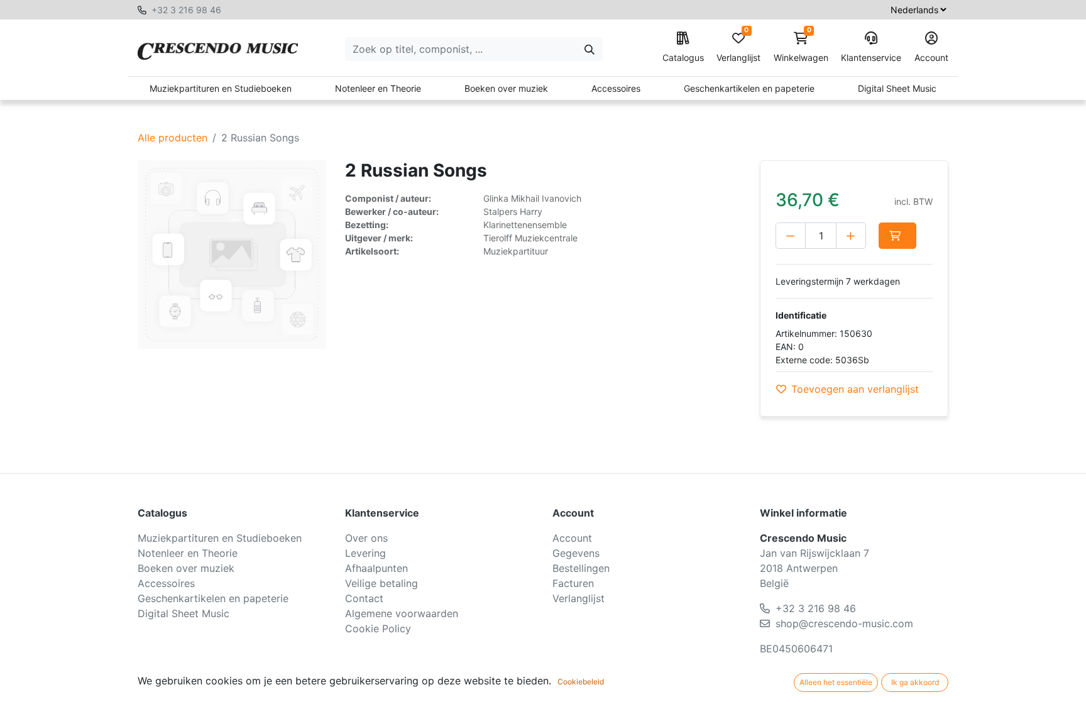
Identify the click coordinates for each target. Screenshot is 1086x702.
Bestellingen (581, 568)
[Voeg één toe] (851, 235)
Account (931, 57)
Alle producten (172, 137)
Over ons (366, 538)
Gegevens (576, 553)
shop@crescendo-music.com (844, 623)
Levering (365, 553)
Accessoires (615, 88)
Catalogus (683, 57)
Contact (364, 598)
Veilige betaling (381, 583)
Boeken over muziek (506, 88)
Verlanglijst (738, 47)
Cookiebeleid (580, 681)
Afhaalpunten (376, 568)
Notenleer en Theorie (378, 88)
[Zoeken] (589, 49)
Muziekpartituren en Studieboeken (221, 88)
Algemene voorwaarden (401, 613)
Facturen (573, 583)
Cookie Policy (378, 628)
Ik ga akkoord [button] (915, 682)
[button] (897, 235)
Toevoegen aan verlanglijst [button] (855, 389)
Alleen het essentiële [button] (835, 682)
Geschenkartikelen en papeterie (749, 88)
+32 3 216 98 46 (186, 9)
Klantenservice (871, 57)
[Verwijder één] (791, 235)
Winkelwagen (801, 47)
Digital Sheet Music (897, 88)
